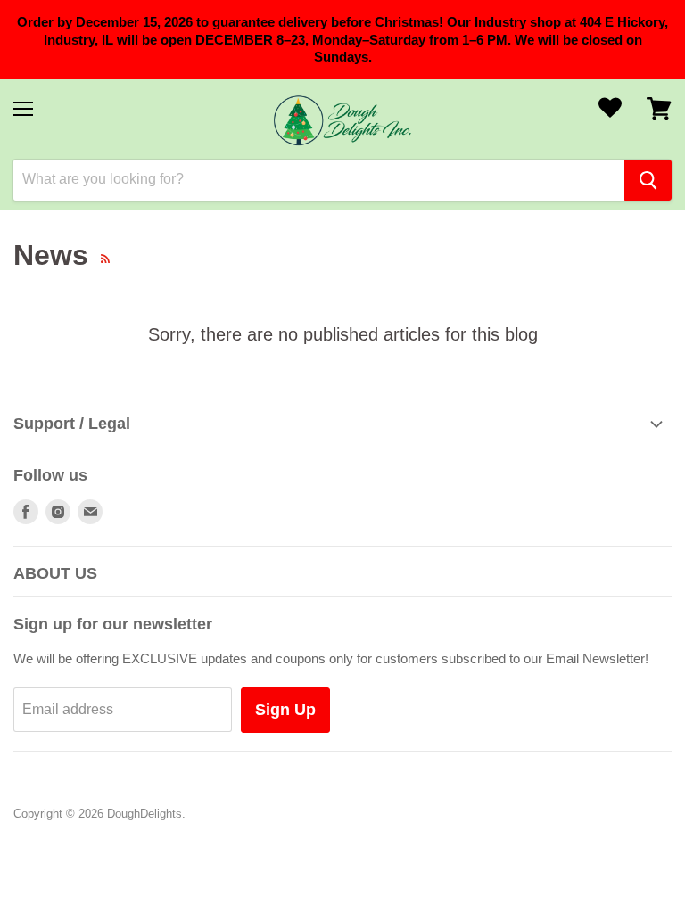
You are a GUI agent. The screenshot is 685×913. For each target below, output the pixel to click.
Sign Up (285, 710)
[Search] (648, 180)
